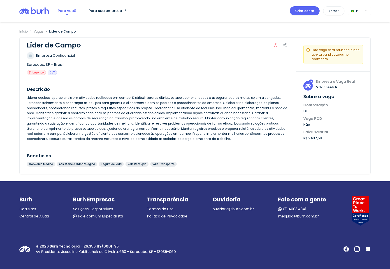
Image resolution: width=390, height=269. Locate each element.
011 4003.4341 (294, 209)
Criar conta (304, 11)
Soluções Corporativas (93, 209)
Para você (67, 10)
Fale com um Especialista (100, 216)
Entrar (334, 11)
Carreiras (27, 209)
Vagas (38, 31)
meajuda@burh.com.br (298, 216)
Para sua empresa (105, 10)
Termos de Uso (160, 209)
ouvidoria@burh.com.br (233, 209)
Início (23, 31)
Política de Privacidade (167, 216)
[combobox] (359, 11)
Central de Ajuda (34, 216)
